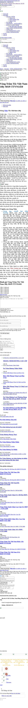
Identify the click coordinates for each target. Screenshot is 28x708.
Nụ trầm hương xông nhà (8, 419)
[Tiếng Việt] (0, 11)
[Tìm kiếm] (0, 8)
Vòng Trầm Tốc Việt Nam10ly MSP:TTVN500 (9, 483)
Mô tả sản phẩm (7, 105)
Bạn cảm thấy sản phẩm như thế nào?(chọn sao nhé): (13, 316)
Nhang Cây (12, 18)
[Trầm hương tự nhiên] (6, 5)
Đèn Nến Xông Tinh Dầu (15, 26)
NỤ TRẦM (9, 22)
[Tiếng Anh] (2, 11)
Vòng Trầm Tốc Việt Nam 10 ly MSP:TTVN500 (10, 553)
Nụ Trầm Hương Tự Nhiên (8, 449)
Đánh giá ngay (3, 294)
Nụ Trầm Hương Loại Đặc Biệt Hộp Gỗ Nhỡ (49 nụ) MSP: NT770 (14, 408)
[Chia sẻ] (2, 698)
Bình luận (5, 106)
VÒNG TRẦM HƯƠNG (12, 32)
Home (1, 69)
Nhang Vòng (12, 21)
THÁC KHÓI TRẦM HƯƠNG (14, 28)
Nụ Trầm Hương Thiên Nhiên (12, 368)
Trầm (6, 111)
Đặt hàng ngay (4, 591)
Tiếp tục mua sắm (7, 695)
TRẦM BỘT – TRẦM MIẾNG (14, 23)
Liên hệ (5, 35)
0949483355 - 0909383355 (6, 2)
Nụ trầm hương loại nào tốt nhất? (11, 427)
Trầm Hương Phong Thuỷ (8, 434)
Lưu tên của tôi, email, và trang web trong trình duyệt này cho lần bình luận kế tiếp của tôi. (12, 329)
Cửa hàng (6, 69)
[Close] (0, 336)
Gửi (1, 349)
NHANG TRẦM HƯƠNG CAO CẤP (15, 361)
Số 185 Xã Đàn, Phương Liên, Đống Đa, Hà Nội (12, 3)
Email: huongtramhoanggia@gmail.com (10, 0)
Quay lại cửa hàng (15, 693)
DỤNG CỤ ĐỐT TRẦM (12, 25)
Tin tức (5, 33)
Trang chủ (5, 13)
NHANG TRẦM (10, 16)
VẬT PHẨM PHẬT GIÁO (13, 30)
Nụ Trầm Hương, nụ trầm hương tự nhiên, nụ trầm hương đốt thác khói (13, 459)
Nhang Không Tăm (14, 19)
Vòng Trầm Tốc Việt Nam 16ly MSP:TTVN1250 (10, 473)
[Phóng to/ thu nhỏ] (5, 698)
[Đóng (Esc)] (0, 698)
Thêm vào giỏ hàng (5, 100)
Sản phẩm (5, 15)
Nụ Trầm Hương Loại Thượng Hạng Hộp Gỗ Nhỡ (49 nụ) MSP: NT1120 (15, 398)
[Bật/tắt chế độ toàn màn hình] (3, 698)
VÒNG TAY (9, 29)
